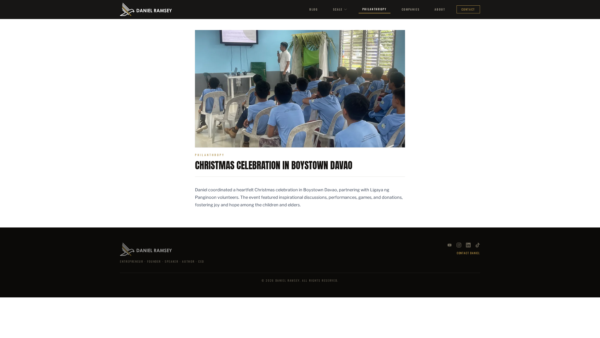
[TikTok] (477, 245)
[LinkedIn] (468, 245)
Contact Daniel (468, 253)
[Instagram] (459, 245)
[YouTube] (449, 245)
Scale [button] (338, 9)
